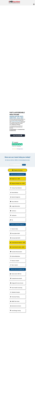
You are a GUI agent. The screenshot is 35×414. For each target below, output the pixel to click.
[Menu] (34, 4)
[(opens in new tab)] (17, 148)
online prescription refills (16, 121)
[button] (17, 170)
